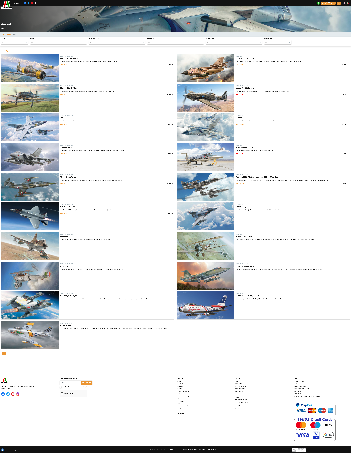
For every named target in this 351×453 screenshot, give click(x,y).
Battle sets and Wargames (184, 396)
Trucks (178, 399)
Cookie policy (298, 394)
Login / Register (329, 3)
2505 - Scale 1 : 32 (66, 234)
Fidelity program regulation (301, 389)
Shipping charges (299, 381)
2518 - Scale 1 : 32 (242, 86)
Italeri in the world (240, 386)
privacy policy (89, 387)
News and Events (240, 389)
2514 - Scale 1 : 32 (242, 175)
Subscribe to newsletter (68, 378)
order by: (5, 51)
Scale (3, 39)
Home (2, 34)
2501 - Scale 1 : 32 (66, 323)
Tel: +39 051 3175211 (241, 400)
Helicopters (180, 384)
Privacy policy (298, 391)
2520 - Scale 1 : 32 (66, 115)
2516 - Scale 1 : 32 (66, 56)
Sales (295, 384)
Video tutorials (239, 391)
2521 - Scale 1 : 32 (242, 56)
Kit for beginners (181, 411)
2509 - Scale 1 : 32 (66, 175)
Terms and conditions (300, 386)
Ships (178, 393)
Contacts (238, 397)
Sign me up (86, 383)
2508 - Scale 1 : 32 (66, 264)
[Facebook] (24, 3)
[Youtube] (31, 3)
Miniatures (180, 389)
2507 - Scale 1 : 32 (242, 234)
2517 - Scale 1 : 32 (242, 115)
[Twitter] (28, 3)
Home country (94, 39)
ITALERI (237, 378)
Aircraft (9, 34)
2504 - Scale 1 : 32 (242, 264)
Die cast (179, 408)
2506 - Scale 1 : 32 (66, 204)
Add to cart (64, 65)
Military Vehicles (181, 386)
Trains (178, 403)
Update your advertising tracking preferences (307, 396)
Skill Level (268, 39)
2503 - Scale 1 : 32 (242, 294)
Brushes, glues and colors (184, 406)
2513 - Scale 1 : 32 (66, 145)
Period (32, 39)
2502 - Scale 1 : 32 (66, 294)
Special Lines (181, 413)
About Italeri (238, 384)
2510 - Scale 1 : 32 (242, 204)
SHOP (295, 378)
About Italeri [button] (17, 3)
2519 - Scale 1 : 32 (66, 86)
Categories (180, 378)
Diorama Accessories (183, 391)
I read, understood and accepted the (78, 387)
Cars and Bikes (181, 401)
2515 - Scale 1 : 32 (242, 145)
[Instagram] (36, 3)
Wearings (150, 39)
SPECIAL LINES (210, 39)
